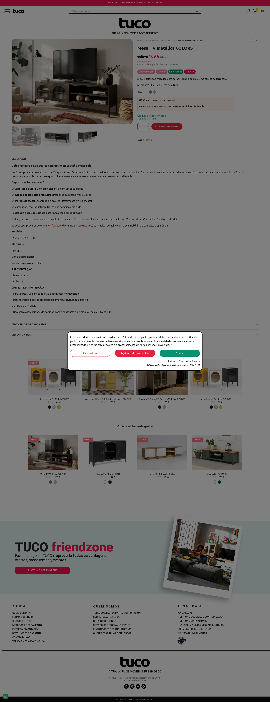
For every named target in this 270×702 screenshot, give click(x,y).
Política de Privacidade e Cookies (184, 361)
